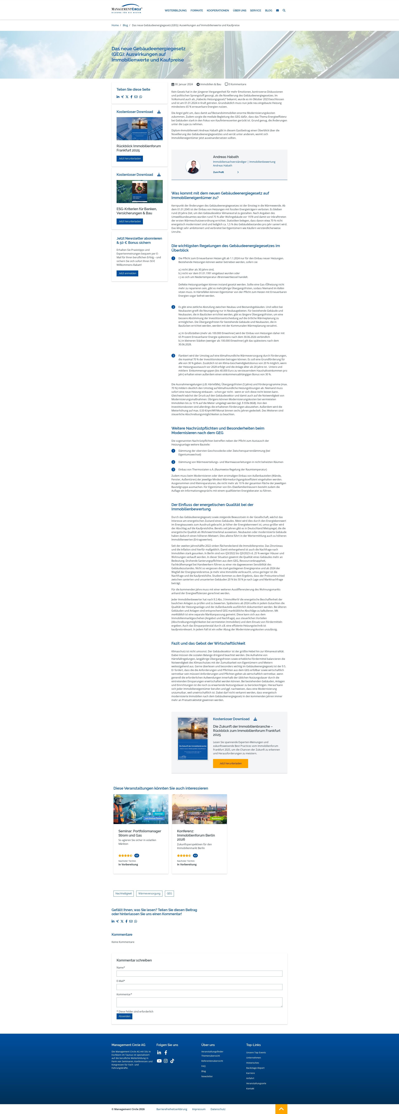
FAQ (203, 1066)
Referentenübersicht (212, 1060)
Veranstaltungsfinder (212, 1051)
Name (121, 967)
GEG (169, 893)
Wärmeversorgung (149, 893)
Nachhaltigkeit (123, 893)
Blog (203, 1071)
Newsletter (207, 1076)
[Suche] (284, 10)
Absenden (124, 1016)
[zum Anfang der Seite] (281, 1109)
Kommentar (124, 994)
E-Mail (121, 981)
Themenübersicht (210, 1055)
